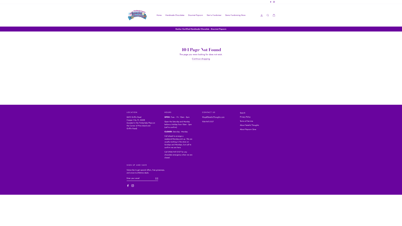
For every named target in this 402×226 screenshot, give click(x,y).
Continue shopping (201, 58)
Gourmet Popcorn (195, 15)
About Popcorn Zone (248, 129)
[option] (201, 29)
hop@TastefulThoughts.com (214, 117)
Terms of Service (246, 121)
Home (159, 15)
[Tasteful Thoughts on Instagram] (132, 185)
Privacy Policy (245, 117)
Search (242, 113)
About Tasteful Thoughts (249, 125)
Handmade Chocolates (174, 15)
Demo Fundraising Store (235, 15)
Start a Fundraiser (214, 15)
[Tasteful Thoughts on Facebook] (128, 185)
